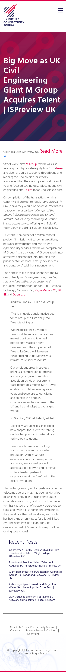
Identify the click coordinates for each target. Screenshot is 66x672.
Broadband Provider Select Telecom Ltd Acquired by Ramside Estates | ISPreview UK (35, 564)
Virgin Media (42, 290)
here (59, 168)
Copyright (33, 634)
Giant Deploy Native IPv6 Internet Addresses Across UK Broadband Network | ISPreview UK (35, 575)
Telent (28, 190)
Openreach (20, 294)
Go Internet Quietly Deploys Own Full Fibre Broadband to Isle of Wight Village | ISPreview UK (34, 553)
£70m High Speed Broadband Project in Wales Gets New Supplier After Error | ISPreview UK (32, 587)
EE (5, 294)
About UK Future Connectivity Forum (32, 627)
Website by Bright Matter (33, 653)
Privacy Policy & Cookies (41, 630)
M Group (31, 164)
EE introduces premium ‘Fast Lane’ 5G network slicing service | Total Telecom (32, 598)
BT (60, 290)
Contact (15, 630)
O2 (54, 290)
